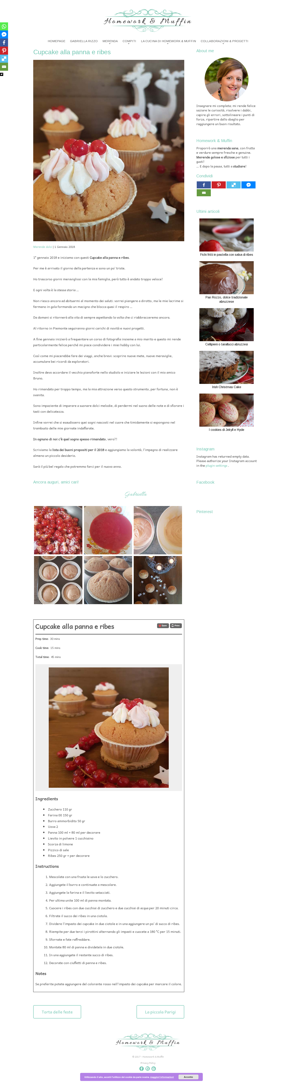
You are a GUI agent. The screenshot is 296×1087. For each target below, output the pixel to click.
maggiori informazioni (162, 1077)
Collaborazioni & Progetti (224, 41)
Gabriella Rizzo (84, 41)
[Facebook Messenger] (4, 34)
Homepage (56, 41)
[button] (163, 625)
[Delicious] (4, 59)
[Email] (4, 67)
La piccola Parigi (160, 1012)
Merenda (110, 41)
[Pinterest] (4, 51)
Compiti (129, 41)
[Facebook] (4, 42)
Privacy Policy (148, 1063)
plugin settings (217, 465)
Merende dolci (42, 246)
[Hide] (1, 74)
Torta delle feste (57, 1012)
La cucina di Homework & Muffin (168, 41)
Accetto (188, 1077)
